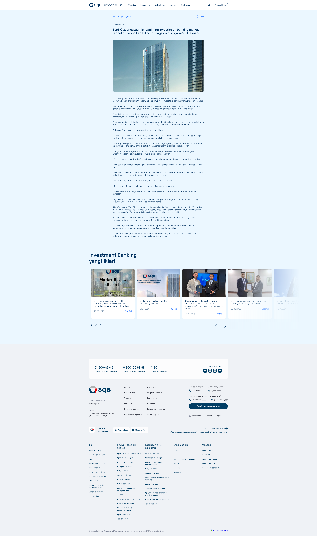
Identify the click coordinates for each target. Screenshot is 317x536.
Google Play (141, 430)
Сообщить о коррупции (208, 406)
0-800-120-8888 (199, 400)
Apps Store (123, 430)
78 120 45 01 (197, 391)
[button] (91, 325)
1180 (154, 367)
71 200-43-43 (104, 367)
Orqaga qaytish (124, 16)
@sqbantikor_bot (221, 400)
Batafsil (128, 311)
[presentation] (216, 326)
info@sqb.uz (94, 403)
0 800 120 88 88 (134, 367)
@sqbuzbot (216, 391)
